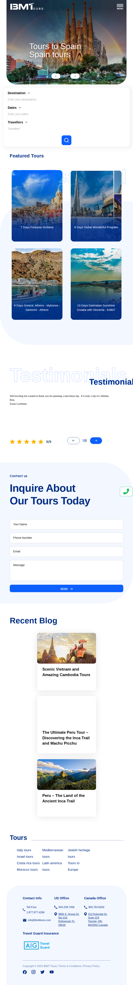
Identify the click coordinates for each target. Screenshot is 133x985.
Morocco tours (27, 869)
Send (64, 589)
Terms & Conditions (70, 966)
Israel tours (25, 856)
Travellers (15, 122)
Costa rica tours (28, 863)
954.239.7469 (66, 907)
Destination (16, 93)
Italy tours (24, 850)
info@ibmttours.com (39, 920)
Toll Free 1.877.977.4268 (35, 910)
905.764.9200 (96, 907)
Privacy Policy (91, 966)
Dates (12, 107)
